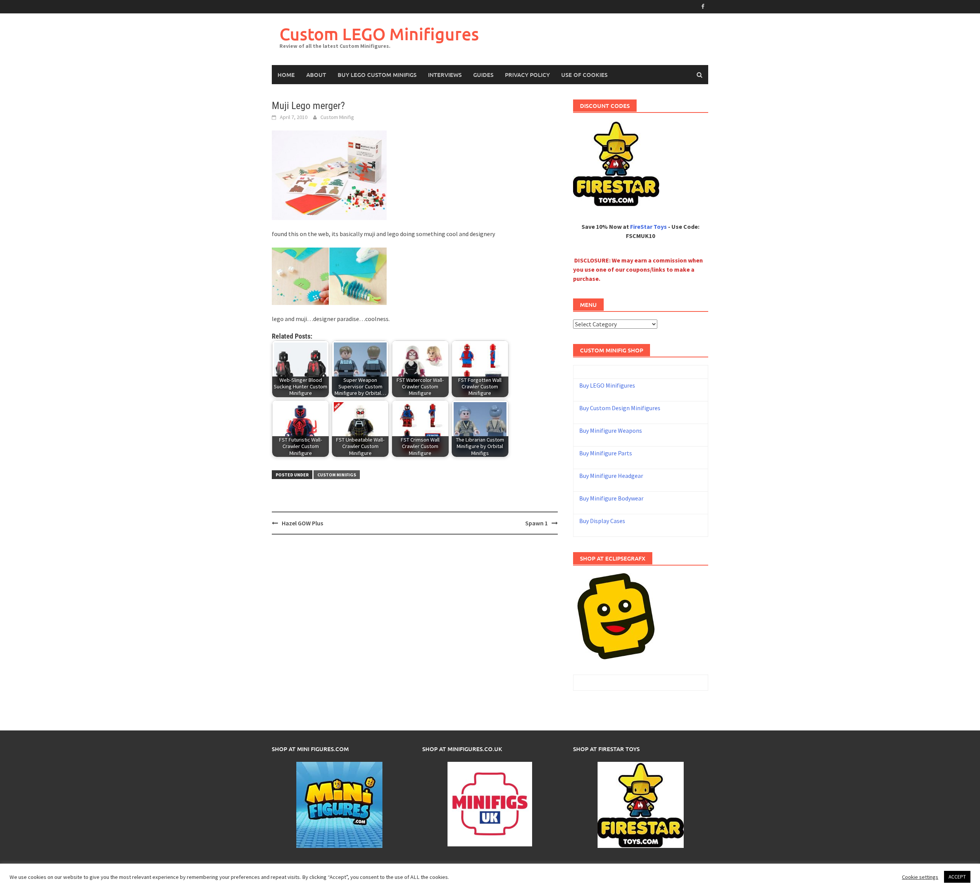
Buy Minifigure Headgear (611, 475)
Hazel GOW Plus (302, 523)
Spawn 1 (536, 523)
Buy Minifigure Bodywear (611, 498)
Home (286, 74)
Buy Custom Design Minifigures (619, 408)
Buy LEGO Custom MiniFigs (377, 74)
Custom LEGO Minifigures (379, 33)
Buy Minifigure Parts (605, 453)
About (316, 74)
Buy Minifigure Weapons (610, 430)
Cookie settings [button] (920, 877)
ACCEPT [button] (957, 877)
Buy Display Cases (602, 521)
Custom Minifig (337, 117)
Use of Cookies (584, 74)
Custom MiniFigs (336, 475)
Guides (483, 74)
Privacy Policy (527, 74)
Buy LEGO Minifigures (607, 385)
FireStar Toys (648, 226)
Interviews (445, 74)
